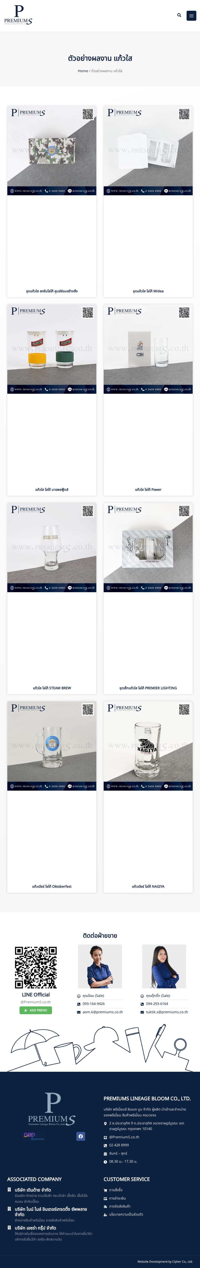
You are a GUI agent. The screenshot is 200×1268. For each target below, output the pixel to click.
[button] (179, 16)
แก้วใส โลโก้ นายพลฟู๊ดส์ (51, 489)
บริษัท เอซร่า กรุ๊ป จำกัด (35, 1228)
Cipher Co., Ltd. (182, 1261)
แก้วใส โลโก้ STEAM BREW (52, 688)
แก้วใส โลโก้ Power (148, 489)
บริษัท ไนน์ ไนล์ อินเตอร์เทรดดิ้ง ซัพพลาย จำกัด (51, 1212)
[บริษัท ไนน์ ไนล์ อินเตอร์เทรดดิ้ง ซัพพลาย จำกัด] (9, 1209)
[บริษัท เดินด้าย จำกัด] (9, 1189)
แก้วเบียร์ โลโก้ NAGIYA (148, 886)
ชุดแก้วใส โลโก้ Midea (148, 291)
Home (83, 71)
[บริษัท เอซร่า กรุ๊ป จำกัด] (9, 1227)
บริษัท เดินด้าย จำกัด (33, 1190)
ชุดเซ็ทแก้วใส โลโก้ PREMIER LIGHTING (148, 688)
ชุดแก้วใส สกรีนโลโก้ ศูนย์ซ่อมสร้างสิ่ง (52, 291)
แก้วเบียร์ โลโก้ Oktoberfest (51, 886)
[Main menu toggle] (191, 15)
